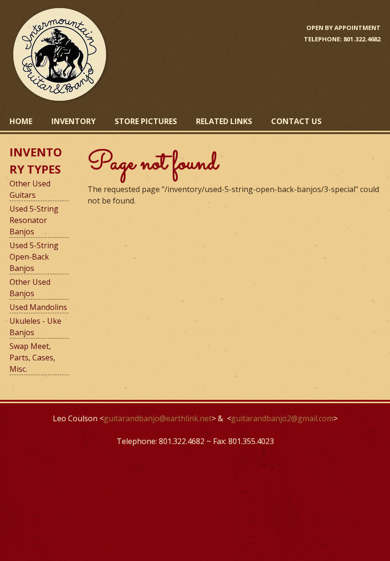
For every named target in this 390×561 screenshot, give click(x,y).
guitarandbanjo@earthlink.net (158, 418)
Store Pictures (146, 121)
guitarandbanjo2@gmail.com (282, 418)
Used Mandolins (38, 307)
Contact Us (296, 121)
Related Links (224, 121)
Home (21, 121)
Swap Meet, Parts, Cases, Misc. (32, 357)
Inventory (73, 121)
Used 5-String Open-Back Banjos (34, 256)
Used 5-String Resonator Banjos (34, 220)
